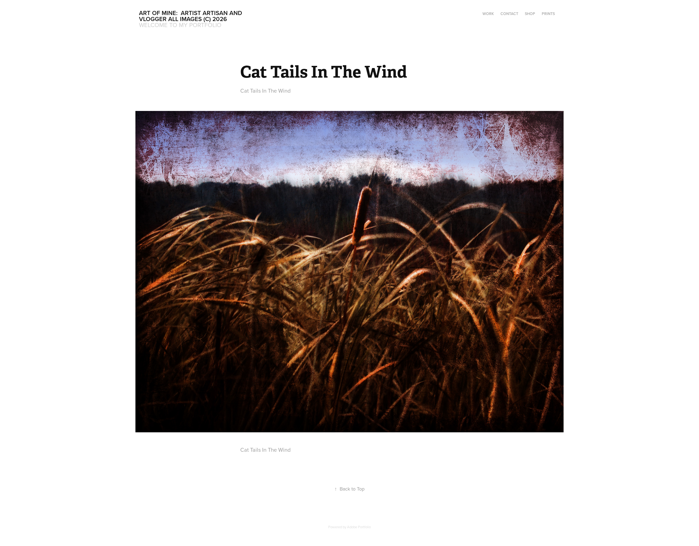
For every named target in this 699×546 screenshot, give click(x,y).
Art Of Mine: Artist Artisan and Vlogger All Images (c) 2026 (191, 15)
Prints (548, 13)
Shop (530, 13)
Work (488, 13)
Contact (509, 13)
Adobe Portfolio (359, 526)
